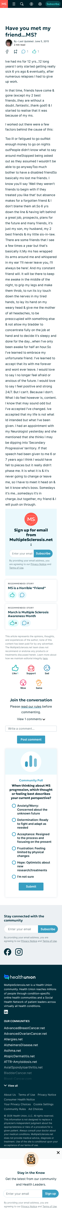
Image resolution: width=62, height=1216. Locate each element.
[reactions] (12, 595)
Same (37, 684)
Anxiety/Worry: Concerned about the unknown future (32, 809)
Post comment (31, 739)
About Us (10, 1094)
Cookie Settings (43, 1104)
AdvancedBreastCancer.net (24, 1028)
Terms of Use (49, 1205)
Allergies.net (13, 1039)
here (45, 658)
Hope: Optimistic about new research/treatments (33, 866)
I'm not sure (25, 876)
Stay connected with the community (24, 918)
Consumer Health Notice (19, 1099)
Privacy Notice (29, 1205)
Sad (44, 670)
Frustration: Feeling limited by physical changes (31, 852)
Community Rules (15, 1109)
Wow (21, 684)
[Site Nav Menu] (14, 4)
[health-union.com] (19, 978)
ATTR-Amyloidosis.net (20, 1062)
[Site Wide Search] (22, 4)
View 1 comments (29, 719)
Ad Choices (35, 1109)
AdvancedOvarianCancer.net (25, 1034)
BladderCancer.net (18, 1073)
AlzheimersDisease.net (21, 1045)
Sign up (50, 1192)
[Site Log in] (40, 4)
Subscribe (53, 4)
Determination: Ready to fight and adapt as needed (32, 823)
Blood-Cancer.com (18, 1079)
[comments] (22, 595)
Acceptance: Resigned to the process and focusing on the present (34, 838)
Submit (31, 886)
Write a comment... (21, 728)
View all (12, 1085)
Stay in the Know (31, 1172)
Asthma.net (12, 1051)
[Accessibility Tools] (31, 4)
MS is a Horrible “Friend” (27, 588)
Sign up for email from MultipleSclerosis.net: (31, 537)
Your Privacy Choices (17, 1104)
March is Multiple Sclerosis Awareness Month (28, 614)
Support (30, 670)
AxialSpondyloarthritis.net (23, 1067)
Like (13, 670)
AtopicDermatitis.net (19, 1056)
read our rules (31, 706)
